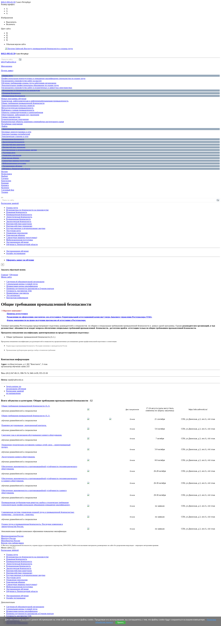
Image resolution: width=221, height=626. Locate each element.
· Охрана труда (7, 76)
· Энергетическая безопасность (13, 129)
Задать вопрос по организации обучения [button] (16, 387)
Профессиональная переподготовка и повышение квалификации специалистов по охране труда (43, 78)
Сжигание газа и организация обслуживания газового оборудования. (31, 435)
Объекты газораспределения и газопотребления (22, 112)
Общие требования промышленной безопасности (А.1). (25, 406)
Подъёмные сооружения (12, 124)
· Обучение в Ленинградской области (15, 169)
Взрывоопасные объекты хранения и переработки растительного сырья (32, 122)
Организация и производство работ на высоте (21, 81)
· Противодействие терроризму (13, 147)
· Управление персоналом (11, 155)
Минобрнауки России (10, 541)
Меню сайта (6, 277)
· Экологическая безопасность (12, 142)
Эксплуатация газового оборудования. (18, 457)
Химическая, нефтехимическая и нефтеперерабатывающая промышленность (34, 101)
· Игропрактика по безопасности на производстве (20, 90)
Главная (4, 275)
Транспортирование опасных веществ (18, 105)
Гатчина (4, 178)
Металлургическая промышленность (17, 108)
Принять (120, 622)
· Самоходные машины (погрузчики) (15, 161)
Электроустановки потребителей (15, 134)
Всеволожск (6, 174)
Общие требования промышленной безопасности (23, 103)
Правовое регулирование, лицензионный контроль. (24, 425)
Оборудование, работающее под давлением (20, 115)
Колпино (5, 188)
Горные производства (10, 117)
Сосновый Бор (7, 190)
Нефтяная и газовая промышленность (17, 110)
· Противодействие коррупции (13, 145)
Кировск (5, 185)
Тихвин (4, 192)
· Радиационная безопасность (12, 139)
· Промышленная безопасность (13, 96)
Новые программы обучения (13, 99)
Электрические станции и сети (14, 136)
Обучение (13, 275)
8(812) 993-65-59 (8, 2)
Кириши (5, 183)
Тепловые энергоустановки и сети (16, 132)
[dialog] (110, 267)
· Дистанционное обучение (11, 166)
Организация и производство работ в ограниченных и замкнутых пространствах (36, 88)
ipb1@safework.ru (8, 62)
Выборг (4, 176)
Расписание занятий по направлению (15, 392)
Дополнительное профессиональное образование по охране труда (30, 85)
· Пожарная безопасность (11, 93)
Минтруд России (8, 538)
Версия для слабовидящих (12, 543)
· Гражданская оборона (10, 158)
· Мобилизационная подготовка (13, 163)
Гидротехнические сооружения (15, 119)
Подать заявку (7, 70)
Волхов (4, 171)
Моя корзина (6, 66)
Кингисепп (6, 181)
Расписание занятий (10, 203)
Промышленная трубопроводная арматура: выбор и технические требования (30, 350)
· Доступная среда (8, 153)
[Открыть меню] (2, 197)
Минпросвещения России (12, 536)
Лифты (4, 126)
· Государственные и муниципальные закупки (19, 150)
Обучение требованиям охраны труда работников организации (28, 83)
